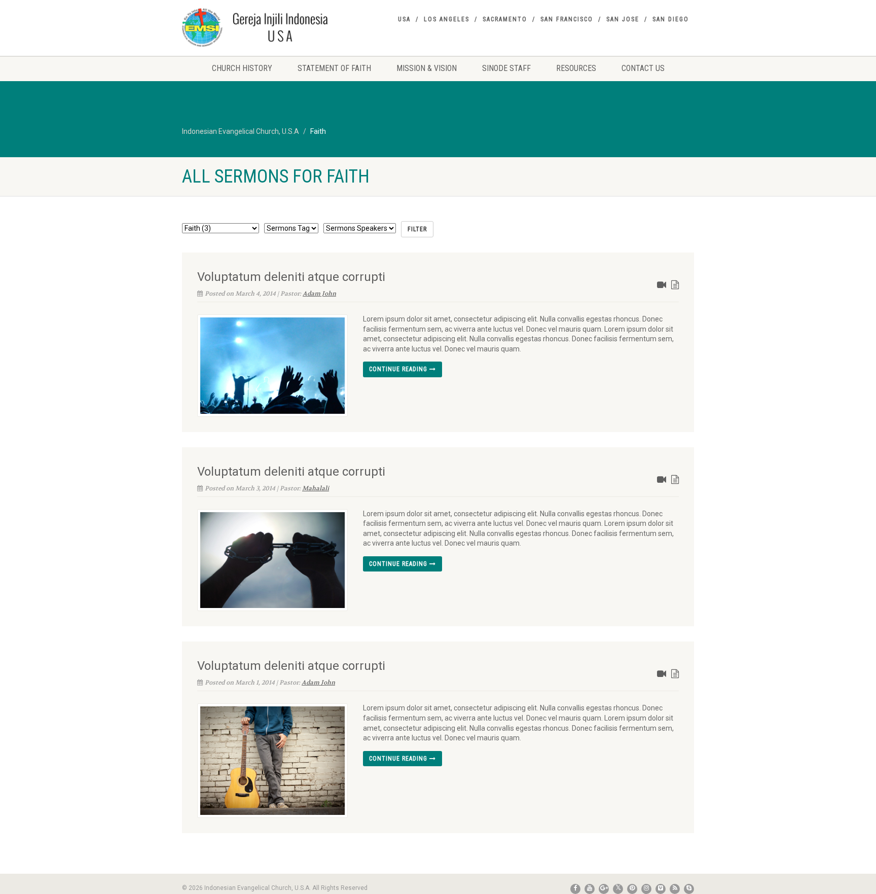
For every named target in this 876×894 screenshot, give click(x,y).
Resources (576, 68)
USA (404, 19)
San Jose (622, 19)
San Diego (670, 19)
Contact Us (643, 68)
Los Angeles (446, 19)
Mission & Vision (426, 68)
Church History (242, 68)
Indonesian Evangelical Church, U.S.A (240, 131)
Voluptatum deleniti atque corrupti (291, 277)
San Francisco (566, 19)
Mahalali (315, 488)
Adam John (319, 294)
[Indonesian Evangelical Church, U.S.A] (262, 27)
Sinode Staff (506, 68)
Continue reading (399, 369)
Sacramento (505, 19)
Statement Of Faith (334, 68)
